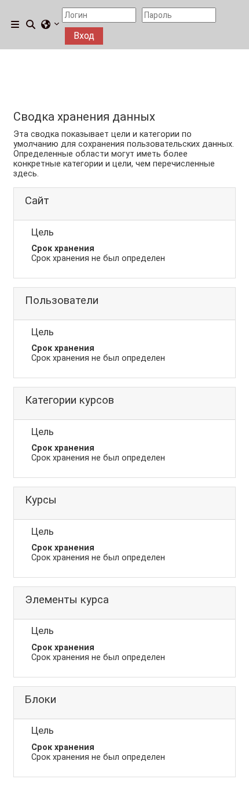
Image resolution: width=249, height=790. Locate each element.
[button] (31, 24)
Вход (84, 35)
